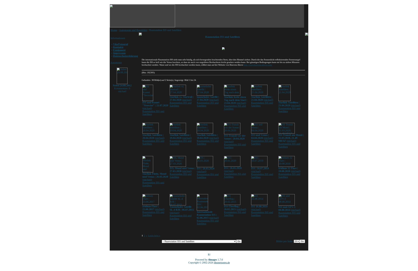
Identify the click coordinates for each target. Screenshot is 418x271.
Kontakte (118, 47)
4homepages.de (222, 262)
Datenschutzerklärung (125, 56)
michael (147, 108)
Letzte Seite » (154, 235)
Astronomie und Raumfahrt (133, 30)
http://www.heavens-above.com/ (258, 65)
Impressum (119, 53)
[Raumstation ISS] (223, 48)
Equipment (119, 50)
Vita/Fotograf (120, 44)
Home (114, 30)
